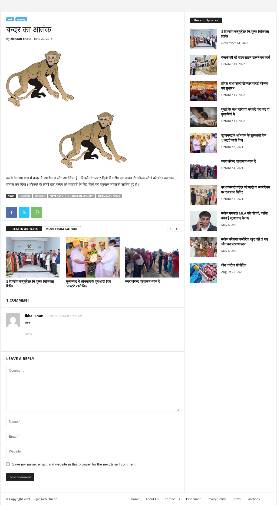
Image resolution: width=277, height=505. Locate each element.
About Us (152, 499)
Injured (25, 196)
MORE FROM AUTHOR (61, 229)
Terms (236, 499)
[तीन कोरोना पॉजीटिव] (203, 273)
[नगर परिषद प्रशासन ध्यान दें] (152, 257)
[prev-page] (170, 229)
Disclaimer (193, 499)
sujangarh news (109, 196)
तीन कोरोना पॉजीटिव (233, 265)
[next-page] (176, 229)
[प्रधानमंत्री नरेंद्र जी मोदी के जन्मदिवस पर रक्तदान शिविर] (203, 195)
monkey (40, 196)
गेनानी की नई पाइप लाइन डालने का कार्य (245, 57)
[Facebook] (11, 212)
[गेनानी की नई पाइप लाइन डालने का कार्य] (203, 65)
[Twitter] (24, 212)
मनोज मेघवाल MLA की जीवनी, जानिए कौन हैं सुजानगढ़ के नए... (244, 215)
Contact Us (172, 499)
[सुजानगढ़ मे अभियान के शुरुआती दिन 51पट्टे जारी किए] (93, 257)
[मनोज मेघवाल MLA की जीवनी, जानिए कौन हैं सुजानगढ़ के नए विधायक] (203, 221)
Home (135, 499)
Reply (28, 333)
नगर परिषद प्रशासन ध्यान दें (142, 281)
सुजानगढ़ (21, 19)
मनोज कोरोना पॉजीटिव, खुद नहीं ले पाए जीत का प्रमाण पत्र (244, 241)
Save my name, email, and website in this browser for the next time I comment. (74, 464)
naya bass (56, 196)
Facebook (253, 499)
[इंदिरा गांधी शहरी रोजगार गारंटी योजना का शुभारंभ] (203, 91)
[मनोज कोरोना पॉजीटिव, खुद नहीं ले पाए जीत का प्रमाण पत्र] (203, 247)
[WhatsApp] (36, 212)
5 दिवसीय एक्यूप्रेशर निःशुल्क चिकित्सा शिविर (30, 283)
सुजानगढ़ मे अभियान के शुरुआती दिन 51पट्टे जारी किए (88, 283)
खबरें (10, 19)
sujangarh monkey (80, 196)
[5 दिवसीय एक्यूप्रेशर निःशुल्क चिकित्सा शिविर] (33, 257)
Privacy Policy (216, 499)
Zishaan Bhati (21, 39)
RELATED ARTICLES (24, 229)
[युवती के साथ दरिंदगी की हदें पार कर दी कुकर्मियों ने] (203, 117)
